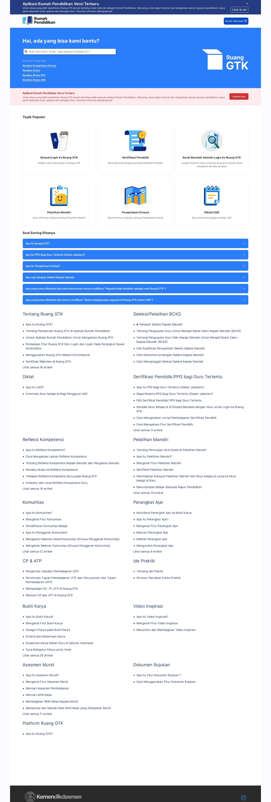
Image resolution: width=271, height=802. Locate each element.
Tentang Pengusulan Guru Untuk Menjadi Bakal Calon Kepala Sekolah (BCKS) (188, 331)
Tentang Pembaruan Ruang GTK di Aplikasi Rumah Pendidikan (68, 331)
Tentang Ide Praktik (149, 571)
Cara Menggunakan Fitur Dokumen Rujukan (166, 681)
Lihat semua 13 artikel (148, 492)
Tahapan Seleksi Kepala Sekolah (161, 324)
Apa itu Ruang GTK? (39, 733)
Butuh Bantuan (234, 21)
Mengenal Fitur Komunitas (43, 519)
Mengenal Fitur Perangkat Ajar (157, 526)
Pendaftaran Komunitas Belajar (47, 526)
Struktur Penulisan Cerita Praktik (158, 577)
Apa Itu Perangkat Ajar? (152, 519)
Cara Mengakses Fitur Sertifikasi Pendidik (164, 424)
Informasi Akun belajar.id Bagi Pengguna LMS (56, 393)
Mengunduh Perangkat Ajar (155, 545)
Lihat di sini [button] (239, 9)
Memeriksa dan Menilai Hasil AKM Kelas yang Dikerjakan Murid (68, 708)
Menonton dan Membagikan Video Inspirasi (166, 629)
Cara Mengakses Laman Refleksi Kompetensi (56, 456)
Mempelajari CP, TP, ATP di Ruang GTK (52, 588)
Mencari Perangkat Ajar (152, 532)
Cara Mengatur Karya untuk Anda (48, 649)
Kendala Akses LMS (34, 79)
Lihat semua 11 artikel (148, 430)
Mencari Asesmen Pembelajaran (47, 688)
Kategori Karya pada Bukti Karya (48, 629)
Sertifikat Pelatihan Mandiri (154, 469)
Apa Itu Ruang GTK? (39, 324)
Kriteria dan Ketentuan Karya (45, 636)
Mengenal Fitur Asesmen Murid (47, 681)
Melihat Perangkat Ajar (151, 539)
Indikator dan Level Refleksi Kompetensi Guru (57, 482)
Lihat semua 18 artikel (37, 367)
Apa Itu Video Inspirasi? (152, 616)
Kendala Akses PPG (34, 75)
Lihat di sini (239, 96)
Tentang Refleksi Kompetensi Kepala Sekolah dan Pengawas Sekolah (72, 463)
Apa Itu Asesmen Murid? (42, 675)
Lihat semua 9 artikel (147, 551)
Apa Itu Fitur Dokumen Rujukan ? (158, 675)
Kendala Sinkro (31, 70)
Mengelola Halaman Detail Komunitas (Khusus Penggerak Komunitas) (73, 539)
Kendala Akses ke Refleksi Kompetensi (52, 469)
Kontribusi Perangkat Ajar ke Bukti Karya (164, 512)
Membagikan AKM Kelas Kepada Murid (52, 701)
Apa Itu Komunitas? (39, 512)
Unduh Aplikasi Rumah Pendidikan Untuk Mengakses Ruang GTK (69, 337)
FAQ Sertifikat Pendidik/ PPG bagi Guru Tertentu (169, 400)
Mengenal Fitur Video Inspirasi (157, 623)
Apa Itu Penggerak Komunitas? (46, 532)
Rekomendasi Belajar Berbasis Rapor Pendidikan (169, 487)
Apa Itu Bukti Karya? (39, 616)
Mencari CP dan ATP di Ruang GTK (49, 595)
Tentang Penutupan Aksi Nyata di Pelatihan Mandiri (171, 450)
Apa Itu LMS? (35, 387)
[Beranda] (40, 21)
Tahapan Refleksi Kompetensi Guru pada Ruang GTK (61, 476)
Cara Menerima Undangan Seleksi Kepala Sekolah (170, 355)
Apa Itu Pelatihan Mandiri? (154, 456)
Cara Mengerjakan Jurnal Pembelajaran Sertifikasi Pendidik (176, 417)
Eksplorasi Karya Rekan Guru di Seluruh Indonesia (59, 643)
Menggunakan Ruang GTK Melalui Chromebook (58, 355)
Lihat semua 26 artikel (38, 655)
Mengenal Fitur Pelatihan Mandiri (158, 463)
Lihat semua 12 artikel (37, 551)
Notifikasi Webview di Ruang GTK (48, 361)
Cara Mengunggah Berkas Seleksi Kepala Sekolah (169, 361)
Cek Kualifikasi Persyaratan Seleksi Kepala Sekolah (170, 348)
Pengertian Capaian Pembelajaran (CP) (52, 571)
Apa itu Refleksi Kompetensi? (45, 450)
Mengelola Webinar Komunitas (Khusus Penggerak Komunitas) (68, 545)
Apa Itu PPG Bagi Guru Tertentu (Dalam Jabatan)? (170, 387)
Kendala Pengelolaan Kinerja (39, 65)
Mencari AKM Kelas (39, 695)
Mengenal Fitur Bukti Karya (44, 623)
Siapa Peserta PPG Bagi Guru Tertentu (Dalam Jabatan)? (174, 393)
